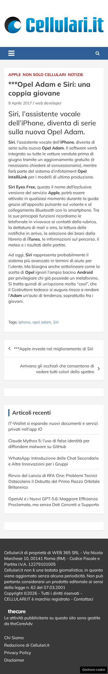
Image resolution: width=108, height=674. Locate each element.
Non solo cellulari (44, 74)
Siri (55, 322)
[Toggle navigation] (11, 53)
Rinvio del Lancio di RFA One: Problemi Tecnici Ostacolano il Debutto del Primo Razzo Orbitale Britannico (54, 481)
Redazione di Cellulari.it (26, 645)
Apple (14, 74)
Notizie (75, 74)
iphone (24, 322)
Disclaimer (14, 660)
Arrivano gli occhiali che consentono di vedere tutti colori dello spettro (57, 368)
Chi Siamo (14, 637)
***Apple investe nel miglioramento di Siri (53, 348)
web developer (48, 103)
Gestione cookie (93, 670)
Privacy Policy (17, 652)
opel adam (41, 322)
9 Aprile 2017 (20, 103)
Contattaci (83, 599)
